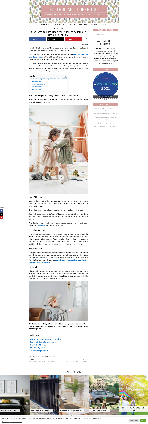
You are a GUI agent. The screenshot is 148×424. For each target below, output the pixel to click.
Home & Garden (58, 24)
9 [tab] (110, 98)
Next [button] (116, 84)
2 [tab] (96, 98)
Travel (104, 24)
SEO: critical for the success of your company (42, 360)
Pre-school (52, 356)
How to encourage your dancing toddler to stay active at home (48, 79)
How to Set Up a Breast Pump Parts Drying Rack (105, 126)
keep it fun (41, 225)
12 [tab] (116, 98)
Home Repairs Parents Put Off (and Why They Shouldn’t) (106, 118)
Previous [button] (95, 84)
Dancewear (44, 356)
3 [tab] (98, 98)
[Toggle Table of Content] (65, 76)
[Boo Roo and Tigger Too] (74, 11)
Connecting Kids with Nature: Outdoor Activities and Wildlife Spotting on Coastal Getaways (105, 123)
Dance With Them (37, 81)
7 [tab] (106, 98)
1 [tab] (94, 98)
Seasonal (94, 24)
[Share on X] (1, 214)
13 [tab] (104, 99)
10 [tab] (112, 98)
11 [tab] (114, 98)
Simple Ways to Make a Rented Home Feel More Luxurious (106, 109)
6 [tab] (104, 98)
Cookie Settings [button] (134, 420)
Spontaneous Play (37, 87)
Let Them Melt (36, 89)
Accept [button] (143, 420)
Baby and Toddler (34, 356)
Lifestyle (72, 24)
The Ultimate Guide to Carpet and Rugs (77, 360)
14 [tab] (106, 99)
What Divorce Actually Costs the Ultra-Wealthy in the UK (105, 114)
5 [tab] (102, 98)
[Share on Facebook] (1, 211)
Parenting (83, 24)
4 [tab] (100, 98)
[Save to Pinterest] (1, 217)
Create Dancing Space (38, 84)
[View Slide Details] (105, 85)
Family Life (45, 24)
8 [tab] (108, 98)
